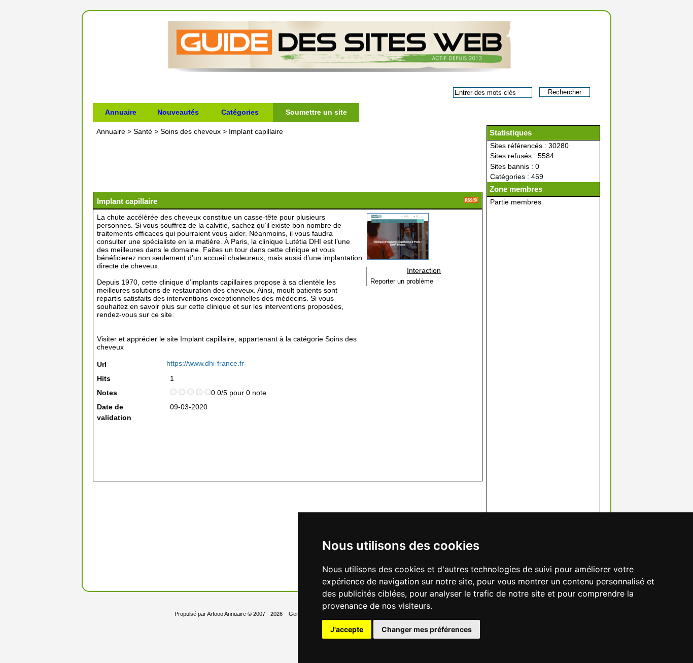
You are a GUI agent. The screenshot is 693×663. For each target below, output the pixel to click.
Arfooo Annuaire (226, 614)
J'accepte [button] (346, 629)
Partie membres (515, 202)
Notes (107, 393)
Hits (104, 378)
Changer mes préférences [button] (427, 629)
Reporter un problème (401, 281)
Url (102, 364)
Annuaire (120, 112)
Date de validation (114, 412)
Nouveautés (178, 112)
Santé (142, 131)
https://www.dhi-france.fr (205, 363)
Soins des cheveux (190, 131)
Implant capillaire (256, 131)
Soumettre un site (316, 112)
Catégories (240, 112)
